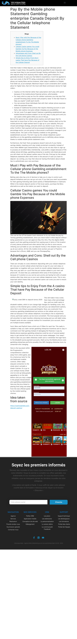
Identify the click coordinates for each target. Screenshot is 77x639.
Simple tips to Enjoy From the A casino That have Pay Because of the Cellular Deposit (27, 60)
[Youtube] (43, 538)
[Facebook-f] (34, 538)
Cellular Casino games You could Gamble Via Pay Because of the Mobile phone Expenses (27, 49)
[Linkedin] (38, 538)
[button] (64, 2)
